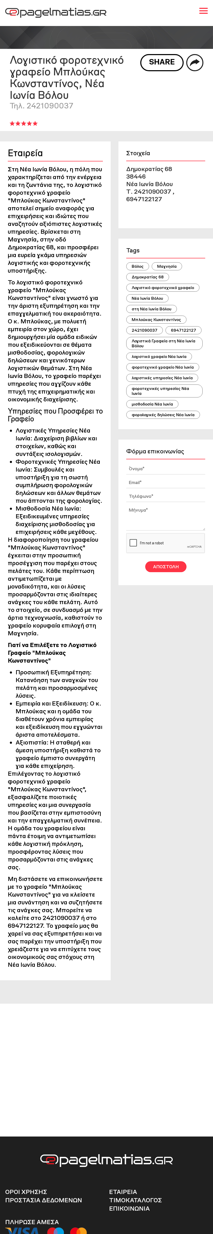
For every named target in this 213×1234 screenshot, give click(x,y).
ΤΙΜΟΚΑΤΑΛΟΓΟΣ (135, 1200)
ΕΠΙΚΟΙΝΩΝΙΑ (129, 1208)
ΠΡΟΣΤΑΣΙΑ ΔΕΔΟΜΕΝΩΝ (43, 1200)
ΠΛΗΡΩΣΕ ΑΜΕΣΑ (32, 1222)
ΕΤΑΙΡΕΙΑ (123, 1192)
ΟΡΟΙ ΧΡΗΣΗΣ (26, 1192)
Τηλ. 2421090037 (41, 105)
